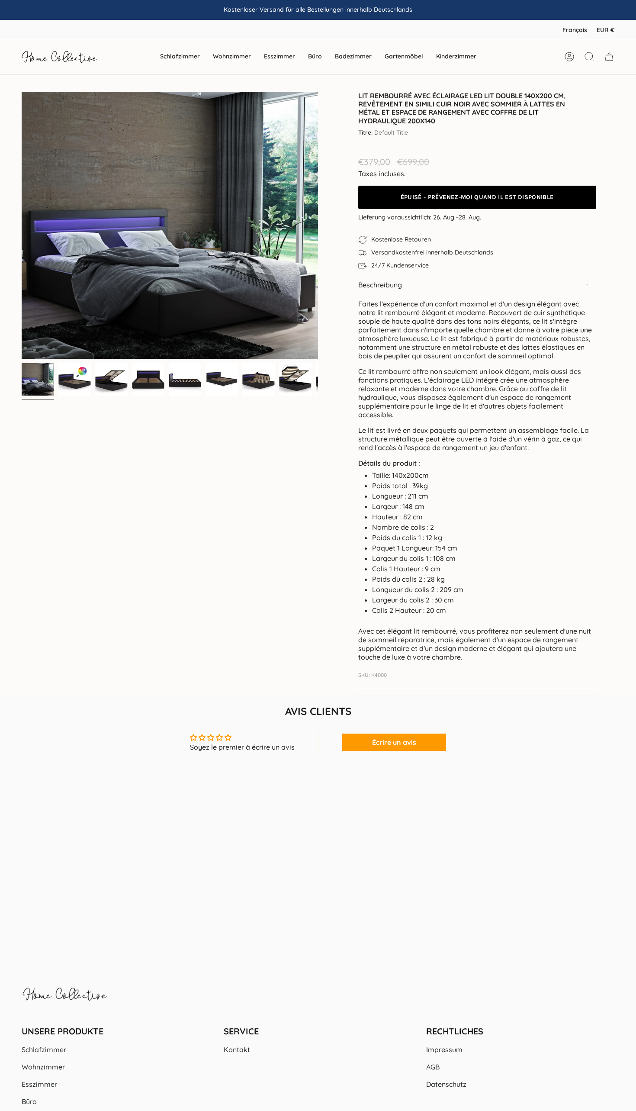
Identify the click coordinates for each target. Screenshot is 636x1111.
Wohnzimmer (43, 1067)
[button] (180, 57)
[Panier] (609, 56)
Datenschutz (446, 1084)
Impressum (444, 1049)
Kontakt (237, 1049)
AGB (433, 1067)
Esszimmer (39, 1084)
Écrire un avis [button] (394, 742)
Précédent (21, 225)
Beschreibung (380, 284)
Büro (29, 1101)
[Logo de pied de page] (65, 998)
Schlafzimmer (44, 1049)
